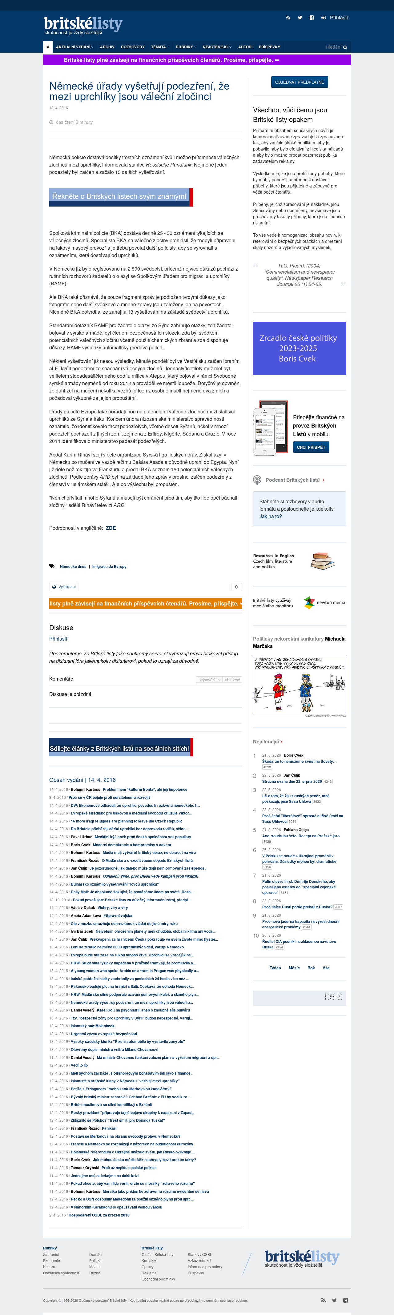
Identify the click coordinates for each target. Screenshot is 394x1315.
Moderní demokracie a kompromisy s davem (132, 844)
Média (94, 1266)
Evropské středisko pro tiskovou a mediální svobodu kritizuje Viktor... (131, 813)
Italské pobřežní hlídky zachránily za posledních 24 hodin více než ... (130, 978)
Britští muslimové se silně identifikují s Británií (111, 1104)
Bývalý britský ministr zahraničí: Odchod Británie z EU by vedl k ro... (130, 1097)
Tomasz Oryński (85, 1167)
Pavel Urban (81, 836)
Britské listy (86, 26)
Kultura (49, 1266)
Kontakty (149, 1260)
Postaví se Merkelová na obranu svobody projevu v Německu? (125, 1136)
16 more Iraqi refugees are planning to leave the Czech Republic (127, 821)
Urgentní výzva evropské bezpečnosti (104, 1033)
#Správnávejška (118, 915)
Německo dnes (73, 566)
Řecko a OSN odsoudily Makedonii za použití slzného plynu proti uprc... (132, 1199)
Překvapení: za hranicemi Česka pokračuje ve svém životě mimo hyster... (154, 939)
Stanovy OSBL (200, 1254)
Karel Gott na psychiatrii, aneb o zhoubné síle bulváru (143, 1010)
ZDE (111, 527)
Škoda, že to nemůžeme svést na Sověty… (299, 763)
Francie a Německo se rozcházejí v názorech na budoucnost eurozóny (132, 1144)
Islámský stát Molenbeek (93, 1025)
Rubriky (185, 47)
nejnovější (208, 679)
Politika (95, 1260)
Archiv (107, 47)
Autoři (245, 47)
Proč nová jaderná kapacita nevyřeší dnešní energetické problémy (300, 924)
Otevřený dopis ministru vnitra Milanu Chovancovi (114, 1049)
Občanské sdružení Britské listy (103, 1300)
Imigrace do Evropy (109, 566)
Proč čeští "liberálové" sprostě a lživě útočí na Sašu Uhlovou (302, 818)
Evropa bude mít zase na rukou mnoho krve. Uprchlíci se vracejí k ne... (132, 955)
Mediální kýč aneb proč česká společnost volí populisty (143, 836)
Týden (275, 968)
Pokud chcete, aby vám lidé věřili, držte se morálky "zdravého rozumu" (133, 1183)
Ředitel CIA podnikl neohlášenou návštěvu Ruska (299, 944)
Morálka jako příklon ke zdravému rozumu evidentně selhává (156, 1191)
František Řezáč (85, 860)
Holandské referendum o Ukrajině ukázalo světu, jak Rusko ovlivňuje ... (133, 1152)
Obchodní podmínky (158, 1278)
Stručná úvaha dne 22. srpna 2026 (297, 781)
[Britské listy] (121, 198)
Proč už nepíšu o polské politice (129, 1167)
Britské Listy (302, 1259)
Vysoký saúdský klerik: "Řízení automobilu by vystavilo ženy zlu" (128, 1041)
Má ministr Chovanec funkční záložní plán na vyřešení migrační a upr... (158, 1057)
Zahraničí (51, 1254)
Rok (311, 968)
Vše (326, 968)
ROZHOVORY (133, 47)
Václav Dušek (83, 907)
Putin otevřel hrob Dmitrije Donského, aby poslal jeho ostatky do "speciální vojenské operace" (299, 887)
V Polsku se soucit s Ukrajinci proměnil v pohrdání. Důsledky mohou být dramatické (299, 861)
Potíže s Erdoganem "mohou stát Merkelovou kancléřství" (121, 1089)
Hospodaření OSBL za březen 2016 (99, 1215)
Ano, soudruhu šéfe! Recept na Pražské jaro (301, 838)
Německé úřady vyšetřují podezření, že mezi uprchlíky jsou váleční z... (132, 1002)
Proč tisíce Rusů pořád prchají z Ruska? (302, 907)
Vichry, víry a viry (113, 907)
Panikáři (109, 1128)
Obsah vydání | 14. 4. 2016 (82, 779)
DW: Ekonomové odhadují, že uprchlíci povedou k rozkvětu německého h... (135, 805)
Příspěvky (269, 47)
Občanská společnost (61, 1272)
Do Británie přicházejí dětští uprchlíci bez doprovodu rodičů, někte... (129, 828)
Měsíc (294, 968)
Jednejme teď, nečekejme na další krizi (105, 1175)
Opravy (148, 1266)
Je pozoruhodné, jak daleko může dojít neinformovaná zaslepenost (148, 868)
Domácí (95, 1254)
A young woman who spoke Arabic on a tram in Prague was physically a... (135, 970)
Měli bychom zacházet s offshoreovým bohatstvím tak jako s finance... (132, 1073)
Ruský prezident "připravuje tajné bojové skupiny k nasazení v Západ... (132, 1112)
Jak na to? (270, 516)
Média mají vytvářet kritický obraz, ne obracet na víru (149, 852)
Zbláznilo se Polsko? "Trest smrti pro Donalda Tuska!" (118, 1120)
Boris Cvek (80, 844)
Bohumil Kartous (85, 789)
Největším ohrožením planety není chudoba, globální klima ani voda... (155, 931)
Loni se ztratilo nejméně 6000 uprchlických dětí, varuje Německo (127, 947)
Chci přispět (311, 447)
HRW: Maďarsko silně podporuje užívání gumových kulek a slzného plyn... (135, 994)
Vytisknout (67, 586)
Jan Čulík (79, 868)
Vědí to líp (79, 1065)
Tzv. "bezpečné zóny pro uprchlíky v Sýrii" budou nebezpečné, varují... (132, 1018)
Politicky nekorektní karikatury (299, 642)
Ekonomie (51, 1260)
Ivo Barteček (82, 931)
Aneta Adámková (86, 915)
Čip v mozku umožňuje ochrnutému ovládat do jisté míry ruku (124, 923)
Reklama (149, 1272)
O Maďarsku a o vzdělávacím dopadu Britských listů (147, 860)
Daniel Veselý (82, 1010)
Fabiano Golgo (296, 829)
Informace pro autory (205, 1266)
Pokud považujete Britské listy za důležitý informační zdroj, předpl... (132, 900)
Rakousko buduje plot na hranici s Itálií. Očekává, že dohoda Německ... (132, 986)
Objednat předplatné (299, 82)
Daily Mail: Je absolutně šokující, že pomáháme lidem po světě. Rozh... (132, 892)
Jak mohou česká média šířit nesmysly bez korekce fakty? (144, 1159)
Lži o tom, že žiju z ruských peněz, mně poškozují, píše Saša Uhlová (296, 798)
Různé (94, 1272)
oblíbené (232, 679)
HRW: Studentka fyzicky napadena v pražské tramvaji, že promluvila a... (133, 963)
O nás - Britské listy (157, 1254)
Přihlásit (338, 17)
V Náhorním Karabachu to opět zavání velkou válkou (116, 1207)
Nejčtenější (266, 741)
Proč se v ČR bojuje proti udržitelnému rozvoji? (110, 797)
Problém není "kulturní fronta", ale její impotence (145, 789)
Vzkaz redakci (199, 1260)
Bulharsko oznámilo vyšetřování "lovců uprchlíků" (115, 884)
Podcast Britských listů (292, 479)
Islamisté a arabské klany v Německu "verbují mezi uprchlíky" (125, 1081)
